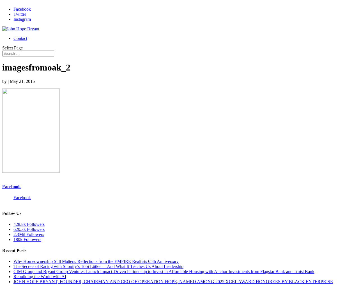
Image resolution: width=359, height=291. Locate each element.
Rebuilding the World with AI (39, 276)
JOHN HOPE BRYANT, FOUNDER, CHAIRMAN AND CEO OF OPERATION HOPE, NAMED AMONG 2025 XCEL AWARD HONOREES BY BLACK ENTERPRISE (173, 281)
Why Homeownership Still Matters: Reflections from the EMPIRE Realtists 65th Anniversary (96, 261)
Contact (20, 38)
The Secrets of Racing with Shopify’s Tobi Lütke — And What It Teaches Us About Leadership (98, 266)
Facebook (11, 186)
